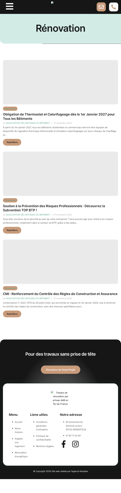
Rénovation (10, 109)
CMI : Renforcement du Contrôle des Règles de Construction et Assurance (60, 294)
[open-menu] (9, 7)
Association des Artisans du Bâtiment (28, 123)
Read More (12, 142)
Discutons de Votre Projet (60, 369)
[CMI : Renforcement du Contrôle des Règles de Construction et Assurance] (60, 262)
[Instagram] (75, 444)
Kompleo (84, 471)
